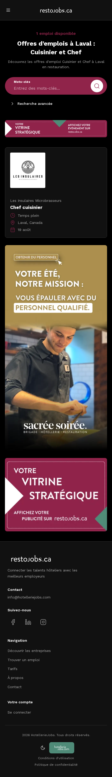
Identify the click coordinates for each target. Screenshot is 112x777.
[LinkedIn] (28, 622)
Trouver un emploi (24, 660)
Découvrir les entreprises (29, 651)
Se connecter (19, 712)
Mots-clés (22, 82)
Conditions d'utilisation (56, 758)
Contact (15, 687)
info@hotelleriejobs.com (29, 597)
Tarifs (12, 669)
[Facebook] (13, 622)
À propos (15, 678)
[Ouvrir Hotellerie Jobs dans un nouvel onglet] (61, 747)
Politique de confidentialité (56, 765)
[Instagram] (43, 622)
